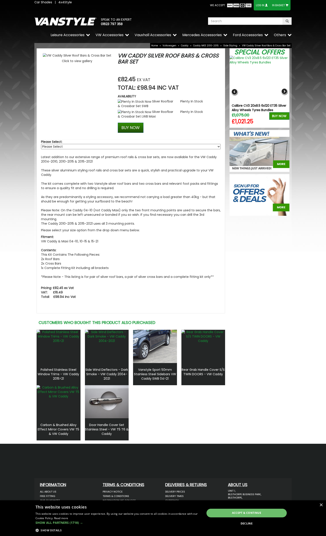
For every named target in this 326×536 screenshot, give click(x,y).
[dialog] (163, 518)
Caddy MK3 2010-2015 (206, 45)
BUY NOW (131, 127)
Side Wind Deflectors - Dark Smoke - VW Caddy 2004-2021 (106, 374)
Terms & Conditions (116, 496)
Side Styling (230, 45)
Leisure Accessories (67, 34)
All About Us (48, 491)
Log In (260, 5)
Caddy (185, 45)
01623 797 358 (112, 24)
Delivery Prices (175, 491)
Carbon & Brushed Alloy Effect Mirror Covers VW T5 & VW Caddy (58, 429)
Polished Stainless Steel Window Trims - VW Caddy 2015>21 (58, 374)
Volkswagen (169, 45)
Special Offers (259, 52)
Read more (61, 518)
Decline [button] (247, 523)
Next (284, 92)
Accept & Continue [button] (246, 513)
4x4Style (65, 2)
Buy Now (279, 116)
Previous (234, 92)
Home (154, 45)
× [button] (321, 505)
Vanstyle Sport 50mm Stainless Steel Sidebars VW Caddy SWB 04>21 (155, 374)
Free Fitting (47, 496)
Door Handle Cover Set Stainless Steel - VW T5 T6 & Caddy (107, 429)
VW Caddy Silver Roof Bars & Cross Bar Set (266, 45)
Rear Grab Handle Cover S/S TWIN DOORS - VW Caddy (203, 371)
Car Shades (43, 2)
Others (280, 34)
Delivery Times (174, 496)
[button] (117, 522)
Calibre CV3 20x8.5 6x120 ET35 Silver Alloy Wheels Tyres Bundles (259, 107)
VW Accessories (110, 34)
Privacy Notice (113, 491)
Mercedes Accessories (202, 34)
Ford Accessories (248, 34)
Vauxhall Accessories (153, 34)
